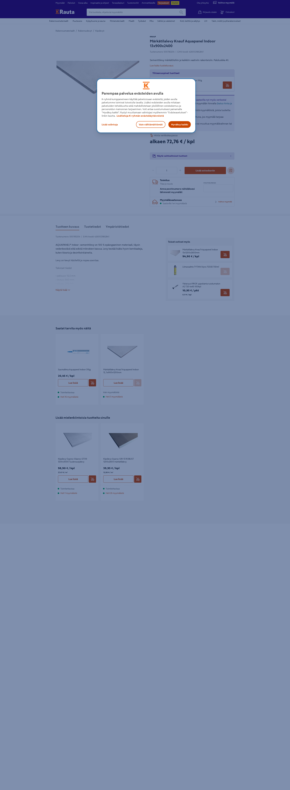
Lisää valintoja (110, 124)
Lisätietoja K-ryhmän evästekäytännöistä (140, 116)
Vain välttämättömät (151, 124)
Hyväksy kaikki (179, 124)
